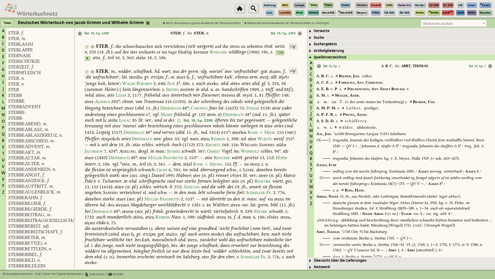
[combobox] (454, 23)
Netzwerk (322, 267)
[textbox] (453, 23)
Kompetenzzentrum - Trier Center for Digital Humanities (43, 274)
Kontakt (117, 274)
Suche (319, 37)
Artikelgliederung (329, 50)
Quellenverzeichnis (330, 57)
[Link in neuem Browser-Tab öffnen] (87, 58)
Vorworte (321, 30)
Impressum (97, 274)
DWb (280, 53)
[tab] (401, 31)
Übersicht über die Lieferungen (340, 260)
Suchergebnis (325, 44)
